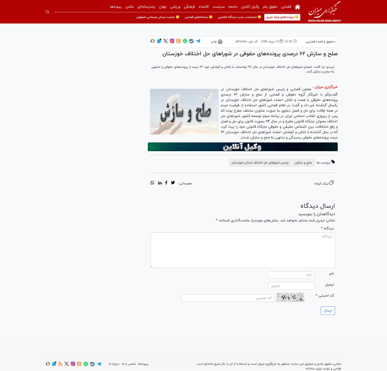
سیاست (219, 6)
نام (331, 273)
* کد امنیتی (325, 295)
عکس (129, 6)
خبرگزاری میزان (326, 87)
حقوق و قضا (326, 42)
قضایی (286, 6)
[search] (47, 12)
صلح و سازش (303, 163)
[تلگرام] (198, 42)
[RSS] (60, 365)
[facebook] (166, 183)
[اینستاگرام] (172, 42)
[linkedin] (160, 183)
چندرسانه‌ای (146, 6)
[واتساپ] (185, 42)
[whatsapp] (152, 183)
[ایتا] (178, 42)
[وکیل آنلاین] (243, 146)
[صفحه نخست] (297, 6)
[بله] (191, 42)
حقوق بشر (269, 6)
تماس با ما (129, 364)
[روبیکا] (152, 42)
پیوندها (116, 6)
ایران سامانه (314, 369)
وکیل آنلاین (250, 6)
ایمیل (329, 284)
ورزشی (175, 6)
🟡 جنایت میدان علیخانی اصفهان (157, 17)
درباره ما (114, 364)
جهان (163, 6)
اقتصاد (203, 6)
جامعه (233, 6)
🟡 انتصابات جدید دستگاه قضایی (239, 17)
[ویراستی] (159, 42)
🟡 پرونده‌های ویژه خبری (282, 17)
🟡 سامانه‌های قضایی (199, 17)
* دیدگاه (327, 228)
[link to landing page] (324, 11)
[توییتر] (165, 42)
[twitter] (173, 183)
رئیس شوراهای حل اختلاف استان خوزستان (260, 163)
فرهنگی (189, 6)
